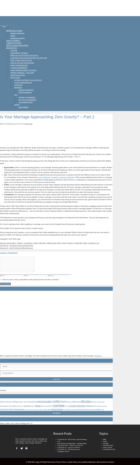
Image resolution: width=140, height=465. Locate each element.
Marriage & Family (14, 31)
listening (46, 406)
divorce (94, 402)
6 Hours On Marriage (18, 68)
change (15, 402)
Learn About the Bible (19, 53)
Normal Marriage (17, 33)
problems (104, 406)
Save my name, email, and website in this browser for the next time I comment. (30, 280)
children (20, 243)
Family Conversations (19, 65)
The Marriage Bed (26, 102)
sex (98, 243)
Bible (104, 439)
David (63, 401)
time (90, 409)
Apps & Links (15, 78)
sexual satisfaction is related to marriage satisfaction (56, 177)
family (59, 243)
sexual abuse (57, 409)
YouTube (13, 50)
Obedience (90, 406)
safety (85, 243)
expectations (4, 406)
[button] (56, 379)
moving (67, 406)
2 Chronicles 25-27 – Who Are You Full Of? (70, 445)
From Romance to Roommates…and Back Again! (72, 443)
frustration (18, 406)
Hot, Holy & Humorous (27, 100)
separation (92, 243)
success (73, 409)
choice (25, 402)
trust (102, 409)
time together (96, 409)
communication (44, 401)
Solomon (68, 409)
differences (76, 402)
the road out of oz (82, 409)
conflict (35, 243)
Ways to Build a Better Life (21, 60)
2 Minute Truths (13, 43)
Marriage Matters (17, 75)
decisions (69, 402)
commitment (27, 243)
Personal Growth (17, 38)
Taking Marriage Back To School (23, 70)
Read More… (98, 356)
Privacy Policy (61, 462)
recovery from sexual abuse (32, 409)
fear (14, 406)
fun (22, 406)
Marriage (18, 87)
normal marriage (77, 406)
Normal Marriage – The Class (22, 73)
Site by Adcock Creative (105, 462)
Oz (95, 406)
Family (12, 36)
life (43, 406)
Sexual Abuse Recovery (17, 45)
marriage (59, 405)
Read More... (39, 443)
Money (17, 105)
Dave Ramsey (24, 107)
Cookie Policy (72, 462)
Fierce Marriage (25, 92)
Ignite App (18, 85)
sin (64, 409)
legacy (38, 405)
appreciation (11, 243)
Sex (15, 95)
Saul (40, 409)
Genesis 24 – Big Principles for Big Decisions (16, 248)
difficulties (42, 243)
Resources (11, 48)
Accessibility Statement (87, 462)
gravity (64, 243)
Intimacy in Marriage (27, 97)
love (51, 406)
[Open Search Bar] (2, 24)
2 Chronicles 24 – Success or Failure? (68, 447)
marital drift (78, 243)
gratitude (27, 406)
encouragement (101, 401)
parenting (99, 406)
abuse (2, 402)
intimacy (70, 243)
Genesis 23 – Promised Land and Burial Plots (16, 245)
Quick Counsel (13, 41)
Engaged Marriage (26, 90)
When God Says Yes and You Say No (24, 55)
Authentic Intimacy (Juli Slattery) (28, 80)
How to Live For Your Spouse (22, 63)
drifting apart (51, 243)
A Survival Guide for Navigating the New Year (28, 58)
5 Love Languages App (23, 82)
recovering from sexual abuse (12, 409)
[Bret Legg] (3, 22)
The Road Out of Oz (109, 449)
